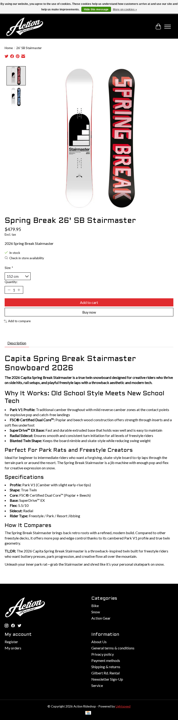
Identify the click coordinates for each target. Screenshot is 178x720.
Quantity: (11, 282)
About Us (99, 641)
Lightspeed (123, 706)
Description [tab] (16, 343)
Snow (95, 612)
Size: (9, 268)
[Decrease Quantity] (9, 290)
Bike (95, 605)
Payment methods (105, 660)
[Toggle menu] (167, 26)
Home (9, 48)
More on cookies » (125, 9)
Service (97, 685)
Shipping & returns (105, 666)
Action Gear (101, 618)
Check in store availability (26, 258)
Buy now (89, 312)
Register (11, 641)
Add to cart (89, 302)
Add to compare (19, 321)
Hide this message (96, 9)
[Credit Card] (88, 713)
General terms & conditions (112, 648)
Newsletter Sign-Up (107, 679)
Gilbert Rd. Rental (105, 673)
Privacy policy (102, 654)
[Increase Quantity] (19, 290)
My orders (13, 648)
